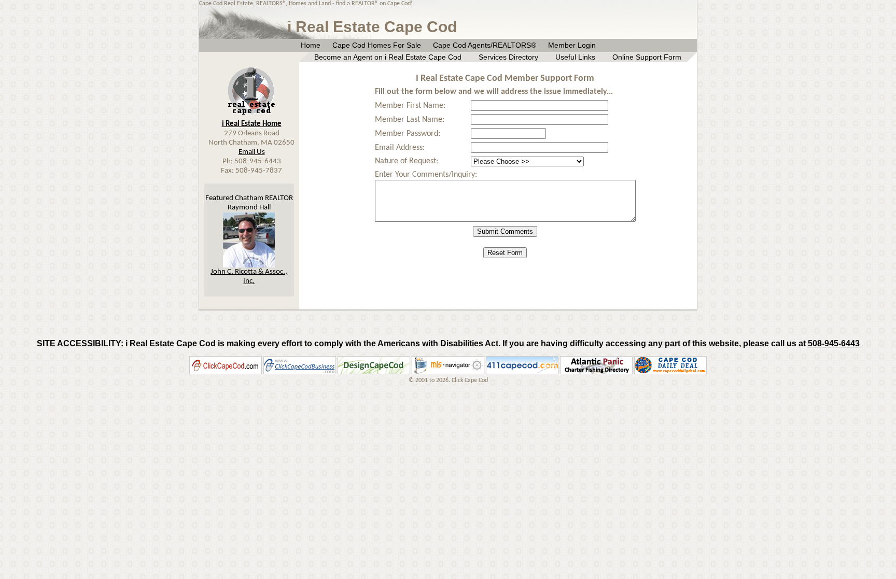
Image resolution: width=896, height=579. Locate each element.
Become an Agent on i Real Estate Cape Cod (387, 57)
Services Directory (508, 57)
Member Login (572, 45)
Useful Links (575, 57)
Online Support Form (646, 57)
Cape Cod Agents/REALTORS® (484, 45)
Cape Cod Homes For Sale (376, 45)
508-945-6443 (834, 343)
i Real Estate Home (252, 124)
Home (310, 45)
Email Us (252, 152)
